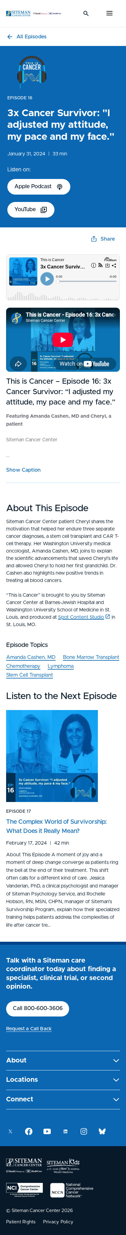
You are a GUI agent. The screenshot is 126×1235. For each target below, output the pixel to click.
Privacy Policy (58, 1222)
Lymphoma (61, 666)
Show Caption (23, 470)
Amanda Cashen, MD (31, 657)
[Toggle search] (86, 13)
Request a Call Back (29, 1028)
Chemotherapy (23, 666)
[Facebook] (28, 1131)
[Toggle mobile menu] (109, 13)
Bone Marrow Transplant (91, 657)
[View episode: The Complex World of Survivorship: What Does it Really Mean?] (52, 756)
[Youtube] (47, 1131)
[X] (10, 1131)
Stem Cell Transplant (29, 675)
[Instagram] (83, 1131)
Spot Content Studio (81, 617)
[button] (63, 1061)
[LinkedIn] (65, 1131)
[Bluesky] (102, 1131)
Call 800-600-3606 (38, 1008)
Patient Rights (21, 1222)
